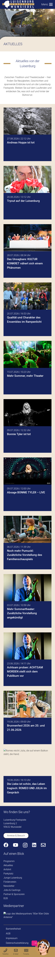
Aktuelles (8, 865)
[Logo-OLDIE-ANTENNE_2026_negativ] (27, 915)
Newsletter (9, 886)
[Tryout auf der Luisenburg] (27, 192)
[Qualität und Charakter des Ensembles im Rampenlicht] (27, 309)
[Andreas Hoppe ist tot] (27, 134)
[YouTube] (15, 845)
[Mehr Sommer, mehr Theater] (27, 367)
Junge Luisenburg (13, 877)
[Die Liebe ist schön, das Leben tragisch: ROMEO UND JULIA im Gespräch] (27, 776)
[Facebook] (6, 845)
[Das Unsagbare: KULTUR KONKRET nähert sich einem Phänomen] (27, 251)
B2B (6, 898)
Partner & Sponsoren (14, 894)
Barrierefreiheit (13, 928)
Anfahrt (7, 869)
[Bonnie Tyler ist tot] (27, 426)
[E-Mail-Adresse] (43, 845)
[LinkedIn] (34, 845)
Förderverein (10, 881)
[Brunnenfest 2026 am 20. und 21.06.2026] (27, 717)
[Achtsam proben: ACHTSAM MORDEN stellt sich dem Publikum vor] (27, 659)
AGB (8, 933)
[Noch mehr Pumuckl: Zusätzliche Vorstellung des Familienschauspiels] (27, 542)
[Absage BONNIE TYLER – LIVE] (27, 484)
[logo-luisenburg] (18, 4)
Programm (9, 861)
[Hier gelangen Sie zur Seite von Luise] (40, 954)
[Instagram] (25, 845)
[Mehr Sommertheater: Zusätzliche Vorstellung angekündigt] (27, 601)
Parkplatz (8, 873)
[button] (47, 4)
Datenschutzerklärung (17, 943)
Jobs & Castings (12, 890)
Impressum (11, 938)
